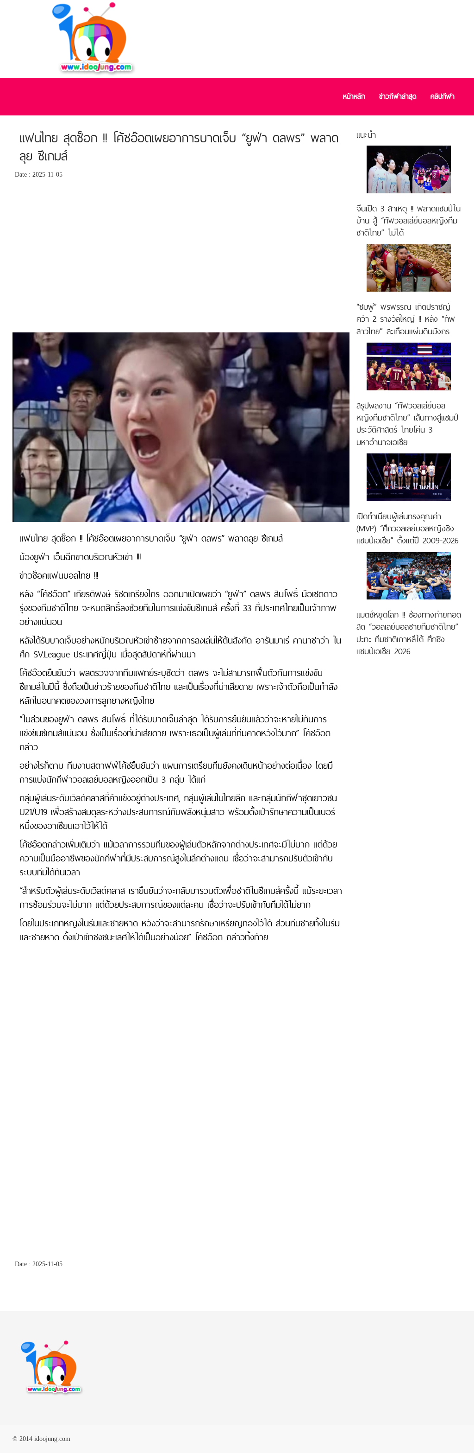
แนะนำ (366, 134)
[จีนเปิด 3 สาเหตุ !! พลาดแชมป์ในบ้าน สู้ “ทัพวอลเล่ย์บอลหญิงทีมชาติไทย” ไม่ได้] (409, 169)
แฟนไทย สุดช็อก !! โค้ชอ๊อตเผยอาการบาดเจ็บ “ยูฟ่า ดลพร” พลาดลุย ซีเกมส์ (178, 147)
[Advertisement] (180, 258)
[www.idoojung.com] (52, 1367)
